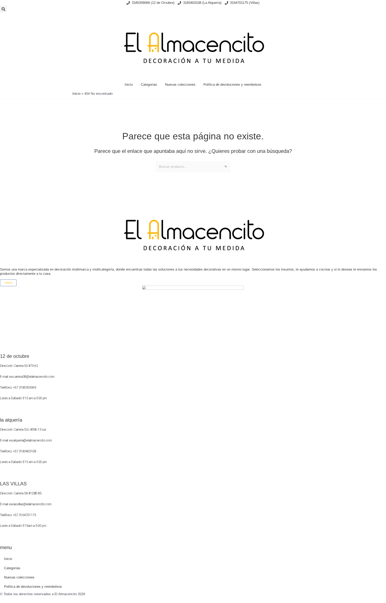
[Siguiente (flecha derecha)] (379, 301)
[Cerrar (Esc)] (381, 4)
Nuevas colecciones (180, 84)
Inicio (129, 84)
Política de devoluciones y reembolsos (232, 84)
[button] (3, 9)
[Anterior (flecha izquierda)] (7, 301)
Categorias (149, 84)
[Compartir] (372, 4)
